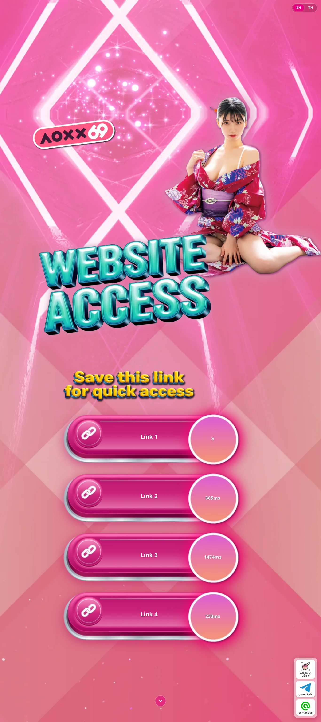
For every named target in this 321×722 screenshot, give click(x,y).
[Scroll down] (160, 700)
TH (310, 7)
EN (298, 7)
